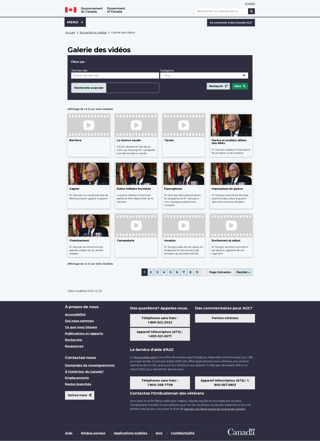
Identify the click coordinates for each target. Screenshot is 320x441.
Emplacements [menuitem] (77, 378)
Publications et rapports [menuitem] (84, 333)
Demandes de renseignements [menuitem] (89, 365)
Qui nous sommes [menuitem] (79, 321)
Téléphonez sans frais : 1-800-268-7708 (160, 383)
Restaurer (216, 86)
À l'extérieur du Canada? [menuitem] (84, 372)
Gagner (74, 188)
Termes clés (79, 70)
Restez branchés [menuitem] (78, 384)
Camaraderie (125, 240)
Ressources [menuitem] (74, 346)
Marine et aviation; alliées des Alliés (229, 142)
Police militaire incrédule (134, 188)
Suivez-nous (81, 396)
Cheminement (79, 240)
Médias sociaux (93, 433)
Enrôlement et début (226, 240)
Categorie (167, 70)
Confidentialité (182, 433)
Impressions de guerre (227, 188)
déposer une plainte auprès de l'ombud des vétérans (214, 409)
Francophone (173, 188)
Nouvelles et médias (93, 32)
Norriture (75, 140)
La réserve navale (129, 140)
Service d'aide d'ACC (145, 357)
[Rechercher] (251, 11)
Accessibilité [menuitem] (75, 314)
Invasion (170, 240)
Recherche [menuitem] (73, 340)
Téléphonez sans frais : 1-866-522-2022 (160, 320)
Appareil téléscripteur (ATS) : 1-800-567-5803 (225, 383)
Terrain (169, 140)
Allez (237, 86)
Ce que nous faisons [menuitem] (81, 327)
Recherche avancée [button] (88, 87)
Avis (159, 433)
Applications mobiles (130, 433)
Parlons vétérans (225, 318)
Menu (76, 22)
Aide (68, 433)
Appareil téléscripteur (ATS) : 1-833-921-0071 (160, 334)
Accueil (70, 32)
